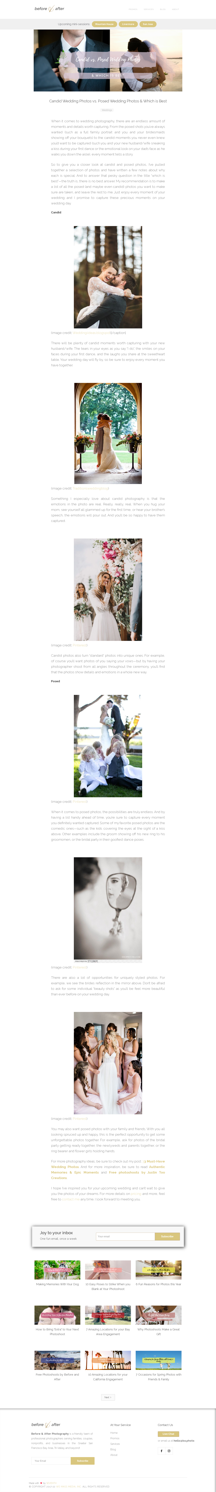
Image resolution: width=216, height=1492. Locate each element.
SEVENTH (51, 1483)
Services (115, 1443)
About (175, 9)
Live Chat (168, 1434)
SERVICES (149, 9)
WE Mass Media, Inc (68, 1486)
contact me (71, 1199)
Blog (163, 9)
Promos (133, 9)
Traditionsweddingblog (90, 488)
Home (113, 1432)
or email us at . (176, 1440)
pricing (136, 1194)
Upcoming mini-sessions (73, 24)
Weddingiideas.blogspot (91, 333)
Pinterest (80, 645)
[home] (49, 9)
